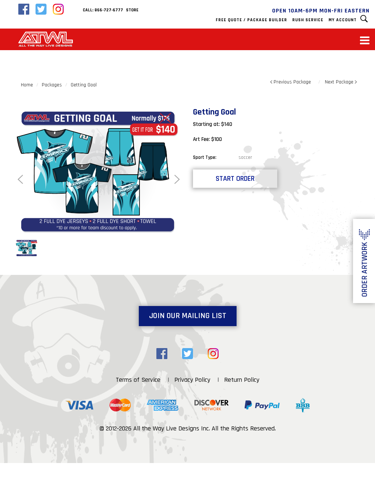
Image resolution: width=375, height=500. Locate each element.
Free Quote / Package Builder (251, 20)
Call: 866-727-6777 (103, 10)
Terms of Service (138, 380)
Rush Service (307, 20)
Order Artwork (365, 269)
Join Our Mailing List (187, 316)
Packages (52, 85)
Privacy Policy (192, 380)
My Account (342, 20)
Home (27, 85)
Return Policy (241, 380)
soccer (245, 157)
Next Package (340, 82)
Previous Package (291, 82)
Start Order (235, 178)
